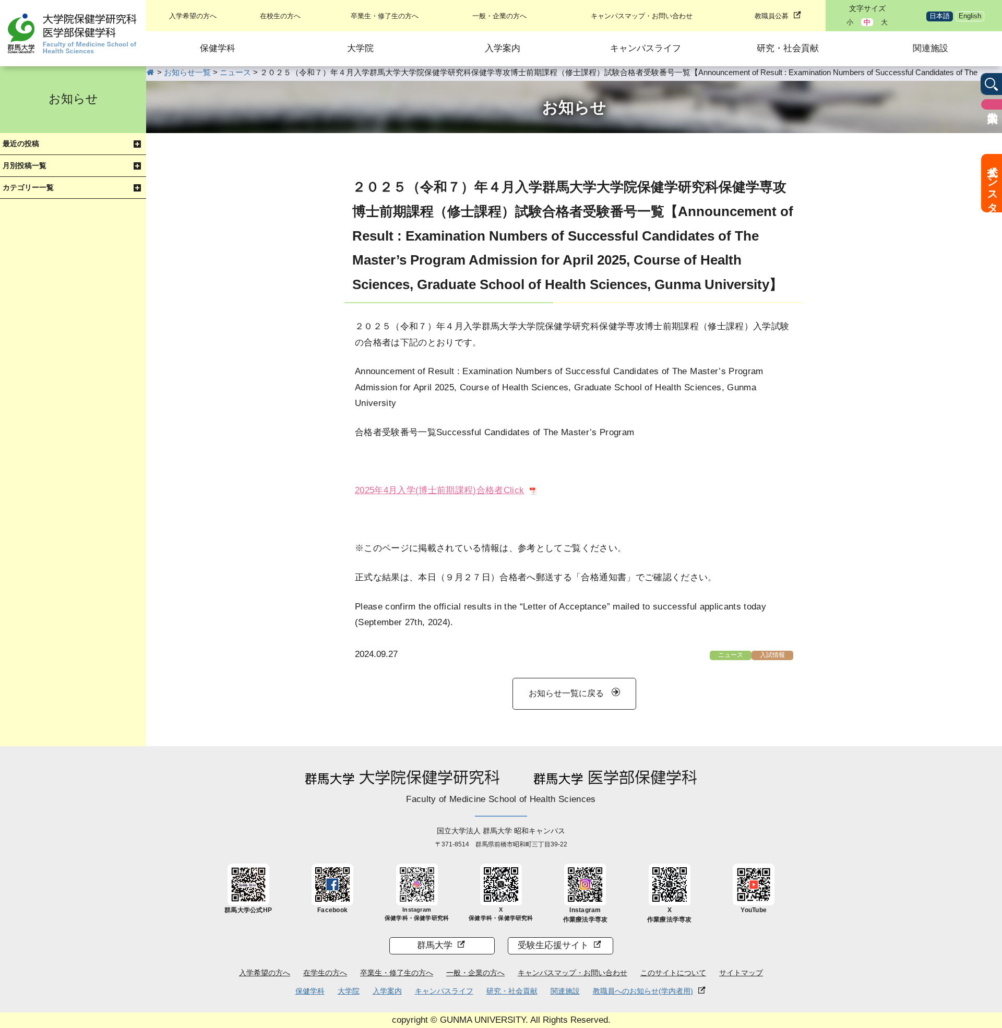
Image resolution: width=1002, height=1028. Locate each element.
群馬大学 (434, 945)
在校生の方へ (280, 16)
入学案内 (502, 48)
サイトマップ (741, 973)
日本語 (939, 16)
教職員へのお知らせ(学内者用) (643, 991)
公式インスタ (992, 183)
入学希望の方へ (193, 16)
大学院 (360, 48)
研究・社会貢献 (788, 48)
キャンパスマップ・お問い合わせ (642, 16)
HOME (150, 72)
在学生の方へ (325, 973)
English (970, 16)
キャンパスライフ (645, 48)
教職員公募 (772, 16)
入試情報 (772, 655)
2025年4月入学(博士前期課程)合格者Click (439, 490)
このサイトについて (673, 973)
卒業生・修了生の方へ (385, 16)
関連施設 (930, 48)
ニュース (730, 655)
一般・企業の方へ (499, 16)
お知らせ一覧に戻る (566, 693)
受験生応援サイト (553, 945)
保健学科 (217, 48)
